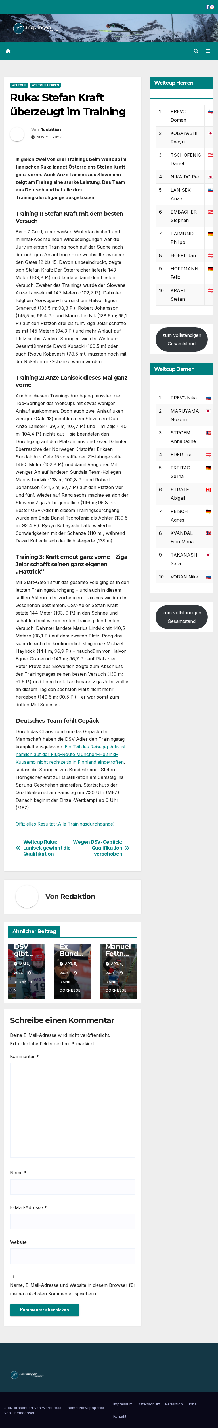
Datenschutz (149, 1404)
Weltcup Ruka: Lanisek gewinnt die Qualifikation (47, 847)
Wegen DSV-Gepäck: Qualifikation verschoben (97, 847)
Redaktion (50, 129)
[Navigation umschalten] (208, 51)
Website (18, 1242)
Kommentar (24, 1056)
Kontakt (119, 1416)
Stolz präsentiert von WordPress (33, 1407)
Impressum (123, 1404)
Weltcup (19, 85)
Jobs (192, 1404)
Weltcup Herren (45, 85)
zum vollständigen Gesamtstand (181, 339)
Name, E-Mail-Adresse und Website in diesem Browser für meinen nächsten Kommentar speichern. (72, 1289)
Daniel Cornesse (70, 986)
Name (18, 1172)
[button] (196, 51)
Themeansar (23, 1412)
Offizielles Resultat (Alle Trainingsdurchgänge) (65, 824)
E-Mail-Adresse (28, 1207)
